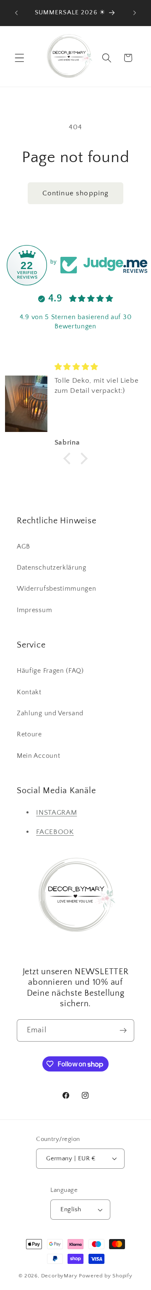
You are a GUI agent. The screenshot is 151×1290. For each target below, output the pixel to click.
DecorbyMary (59, 1276)
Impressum (34, 610)
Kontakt (29, 692)
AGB (23, 546)
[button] (19, 58)
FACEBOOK (55, 832)
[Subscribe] (123, 1030)
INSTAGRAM (56, 812)
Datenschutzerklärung (51, 567)
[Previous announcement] (16, 13)
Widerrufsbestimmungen (56, 588)
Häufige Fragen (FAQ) (50, 670)
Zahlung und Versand (50, 713)
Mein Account (38, 756)
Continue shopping (75, 193)
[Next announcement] (134, 13)
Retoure (29, 734)
